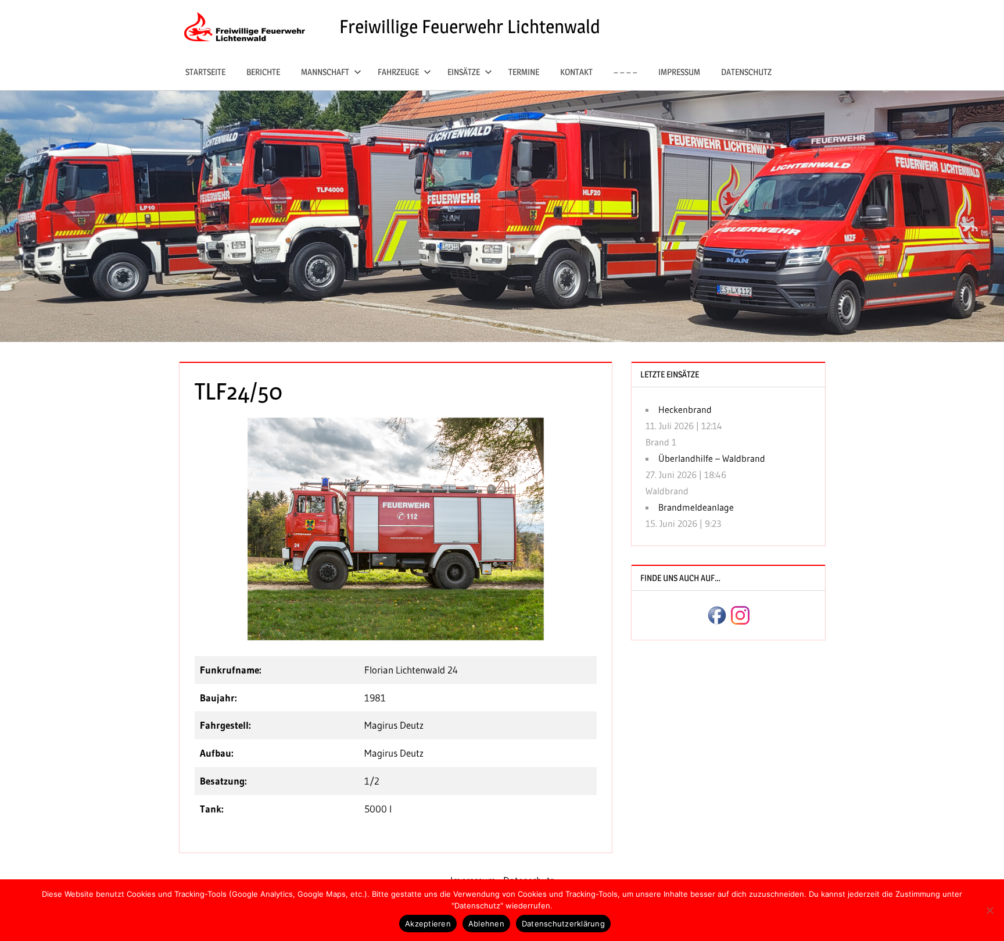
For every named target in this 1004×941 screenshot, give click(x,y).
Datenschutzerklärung (563, 923)
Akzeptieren (428, 923)
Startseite (205, 71)
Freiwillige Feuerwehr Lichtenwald (469, 26)
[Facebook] (717, 614)
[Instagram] (740, 614)
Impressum (679, 71)
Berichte (263, 71)
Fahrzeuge (398, 71)
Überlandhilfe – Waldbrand (711, 458)
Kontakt (576, 71)
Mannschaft (325, 71)
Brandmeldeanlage (696, 507)
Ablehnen (486, 923)
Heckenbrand (685, 409)
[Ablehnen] (989, 910)
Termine (523, 71)
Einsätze (463, 71)
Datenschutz (746, 71)
